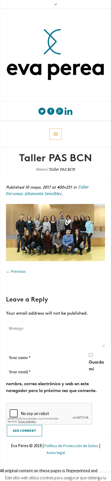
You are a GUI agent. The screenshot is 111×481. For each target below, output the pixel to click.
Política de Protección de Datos (71, 445)
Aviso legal (55, 452)
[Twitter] (42, 111)
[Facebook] (50, 111)
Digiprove (29, 477)
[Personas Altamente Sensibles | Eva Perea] (55, 55)
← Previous (16, 271)
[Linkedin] (68, 111)
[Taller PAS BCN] (55, 232)
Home (41, 169)
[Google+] (59, 111)
